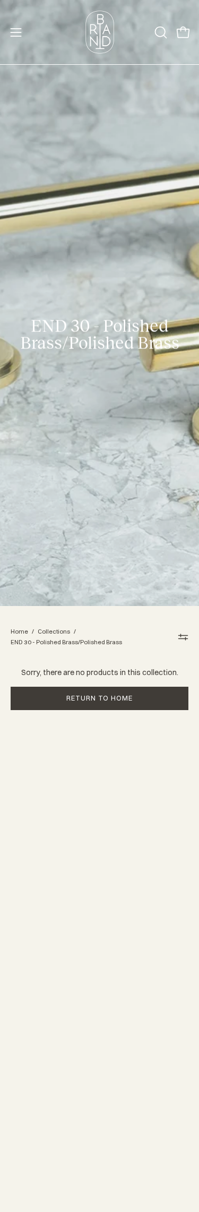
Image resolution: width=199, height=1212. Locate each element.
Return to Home (99, 698)
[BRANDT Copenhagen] (100, 32)
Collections (54, 631)
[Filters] (183, 637)
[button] (159, 32)
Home (19, 631)
